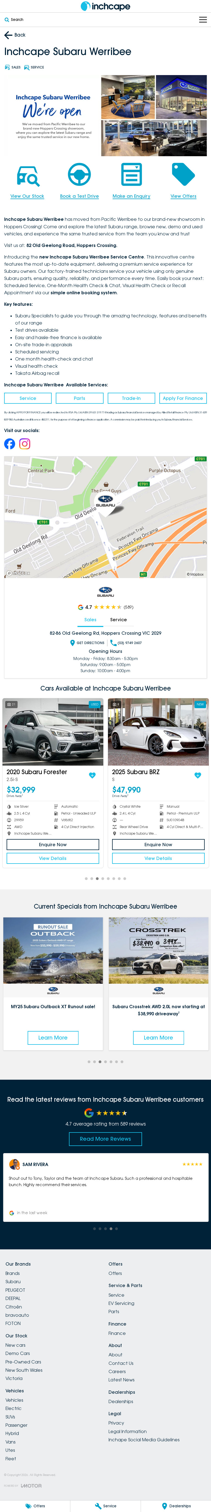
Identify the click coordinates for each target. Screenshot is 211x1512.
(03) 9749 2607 (130, 643)
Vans (10, 1442)
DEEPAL (13, 1298)
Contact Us (121, 1363)
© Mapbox (195, 574)
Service (28, 398)
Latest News (121, 1379)
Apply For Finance (183, 398)
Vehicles (14, 1400)
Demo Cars (17, 1353)
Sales (90, 619)
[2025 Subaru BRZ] (53, 732)
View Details (53, 858)
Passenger (16, 1425)
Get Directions (90, 643)
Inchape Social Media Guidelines (144, 1439)
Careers (117, 1371)
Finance (117, 1333)
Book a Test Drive (79, 196)
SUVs (10, 1417)
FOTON (13, 1323)
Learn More (52, 1037)
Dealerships (121, 1401)
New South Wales (23, 1370)
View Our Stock (27, 196)
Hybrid (12, 1433)
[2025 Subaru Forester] (159, 732)
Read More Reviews (105, 1139)
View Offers (183, 196)
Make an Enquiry (131, 196)
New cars (15, 1345)
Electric (13, 1408)
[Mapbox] (19, 573)
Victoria (14, 1378)
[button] (105, 1187)
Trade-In (131, 398)
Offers (115, 1273)
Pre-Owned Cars (23, 1362)
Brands (12, 1273)
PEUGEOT (15, 1290)
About (116, 1354)
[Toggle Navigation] (203, 20)
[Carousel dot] (86, 878)
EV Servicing (121, 1303)
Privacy (116, 1423)
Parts (79, 398)
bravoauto (17, 1315)
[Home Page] (105, 6)
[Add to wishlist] (93, 775)
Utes (10, 1450)
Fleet (10, 1458)
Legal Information (128, 1431)
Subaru (13, 1281)
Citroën (13, 1307)
